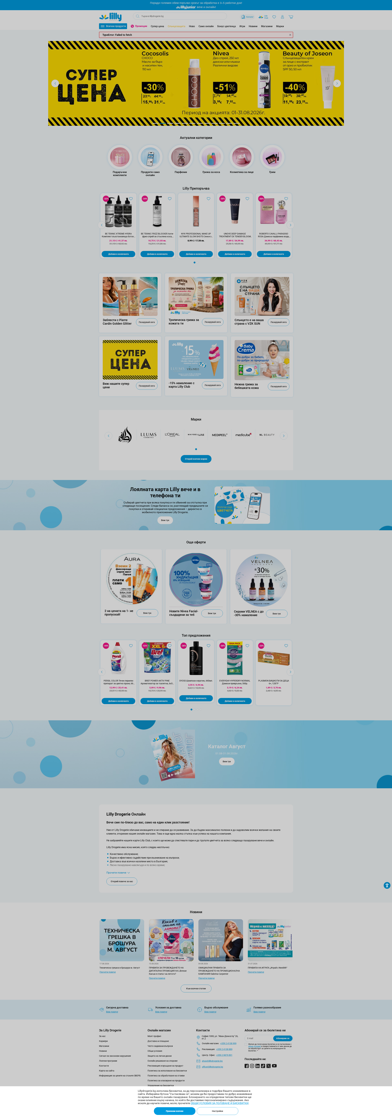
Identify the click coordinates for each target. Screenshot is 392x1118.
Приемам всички (174, 1111)
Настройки (217, 1111)
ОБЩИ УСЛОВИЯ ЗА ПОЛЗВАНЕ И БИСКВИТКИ (219, 1103)
